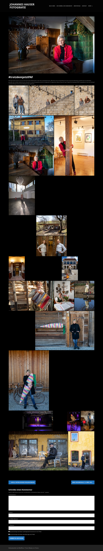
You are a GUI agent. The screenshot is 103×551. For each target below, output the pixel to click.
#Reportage (77, 6)
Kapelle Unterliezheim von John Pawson (22, 482)
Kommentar (13, 494)
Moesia (30, 548)
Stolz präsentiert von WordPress (16, 548)
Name (11, 512)
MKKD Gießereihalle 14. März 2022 (82, 482)
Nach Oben (52, 6)
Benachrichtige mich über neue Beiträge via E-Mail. (22, 534)
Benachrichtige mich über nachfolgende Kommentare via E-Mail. (26, 531)
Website (12, 525)
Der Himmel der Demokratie (64, 6)
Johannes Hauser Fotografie (22, 6)
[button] (19, 100)
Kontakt (84, 6)
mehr (89, 6)
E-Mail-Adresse (14, 518)
